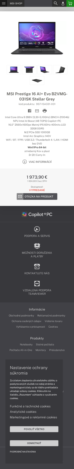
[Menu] (3, 3)
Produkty (37, 338)
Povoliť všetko (34, 429)
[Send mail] (37, 110)
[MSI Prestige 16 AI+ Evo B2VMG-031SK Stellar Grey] (37, 38)
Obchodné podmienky (21, 315)
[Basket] (70, 3)
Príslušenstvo (57, 350)
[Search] (55, 3)
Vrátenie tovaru (53, 321)
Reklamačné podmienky (51, 315)
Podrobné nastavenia (23, 451)
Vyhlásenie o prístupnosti (30, 326)
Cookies (53, 326)
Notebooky (26, 344)
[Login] (62, 3)
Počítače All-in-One (21, 350)
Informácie (37, 309)
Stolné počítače (45, 344)
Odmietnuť (34, 443)
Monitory (41, 350)
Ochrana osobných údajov (26, 321)
